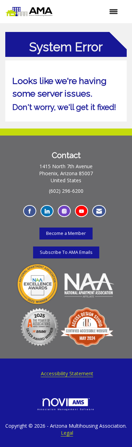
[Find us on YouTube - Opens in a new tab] (81, 211)
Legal (67, 432)
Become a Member (66, 233)
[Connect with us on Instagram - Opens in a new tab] (64, 211)
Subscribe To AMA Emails (66, 252)
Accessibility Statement (67, 373)
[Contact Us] (99, 211)
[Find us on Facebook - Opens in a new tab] (29, 211)
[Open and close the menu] (88, 12)
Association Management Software (66, 409)
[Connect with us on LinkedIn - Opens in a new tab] (47, 211)
